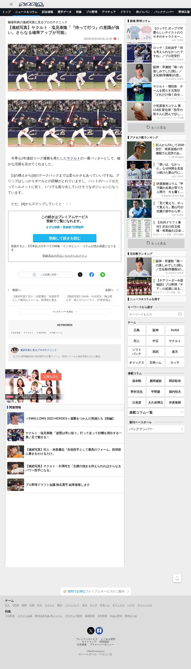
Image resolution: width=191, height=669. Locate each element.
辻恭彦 (136, 402)
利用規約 (104, 642)
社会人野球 (116, 615)
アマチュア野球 (73, 615)
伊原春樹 (175, 402)
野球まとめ (131, 615)
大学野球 (102, 615)
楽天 (175, 351)
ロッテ (174, 362)
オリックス (136, 362)
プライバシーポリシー (102, 644)
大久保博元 (155, 402)
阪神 (156, 330)
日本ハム (156, 362)
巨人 (137, 340)
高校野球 (90, 615)
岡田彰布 (175, 380)
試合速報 (47, 11)
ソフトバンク (136, 351)
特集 (79, 11)
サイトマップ (89, 642)
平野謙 (155, 391)
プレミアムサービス (87, 639)
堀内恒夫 (175, 391)
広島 (137, 330)
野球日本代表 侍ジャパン (48, 615)
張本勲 (136, 380)
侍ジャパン (143, 11)
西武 (156, 351)
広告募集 (82, 644)
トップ (6, 11)
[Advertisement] (64, 528)
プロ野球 (91, 11)
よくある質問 (108, 639)
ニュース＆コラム (26, 11)
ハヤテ (131, 605)
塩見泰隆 (16, 333)
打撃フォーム (57, 333)
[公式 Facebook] (99, 630)
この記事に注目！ (49, 274)
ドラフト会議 (25, 615)
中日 (156, 340)
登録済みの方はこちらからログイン (64, 255)
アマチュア (109, 11)
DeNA (175, 330)
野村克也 (137, 391)
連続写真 (42, 333)
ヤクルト (73, 158)
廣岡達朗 (156, 380)
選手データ (65, 11)
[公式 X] (91, 630)
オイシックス (144, 605)
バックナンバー (164, 11)
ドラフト (125, 11)
